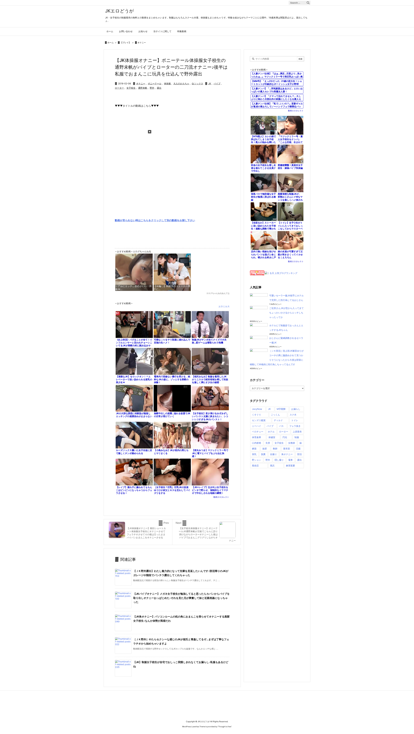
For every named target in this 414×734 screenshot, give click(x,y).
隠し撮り (279, 459)
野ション (256, 459)
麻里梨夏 (290, 465)
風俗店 (255, 465)
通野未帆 (142, 87)
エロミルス (224, 306)
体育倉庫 (256, 437)
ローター (119, 87)
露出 (159, 87)
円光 (285, 437)
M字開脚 (281, 409)
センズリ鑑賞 (259, 420)
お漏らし (295, 409)
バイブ (217, 83)
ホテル (271, 431)
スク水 (293, 414)
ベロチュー (257, 431)
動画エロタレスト (221, 497)
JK (209, 83)
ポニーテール (154, 83)
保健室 (271, 437)
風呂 (272, 465)
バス (281, 426)
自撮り (273, 454)
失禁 (268, 442)
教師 (275, 448)
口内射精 (256, 442)
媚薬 (254, 448)
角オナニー (287, 454)
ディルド (278, 420)
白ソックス (197, 83)
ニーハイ (256, 426)
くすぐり (256, 414)
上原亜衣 (297, 431)
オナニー (141, 42)
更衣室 (286, 448)
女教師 (291, 442)
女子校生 (131, 87)
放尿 (264, 448)
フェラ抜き (295, 426)
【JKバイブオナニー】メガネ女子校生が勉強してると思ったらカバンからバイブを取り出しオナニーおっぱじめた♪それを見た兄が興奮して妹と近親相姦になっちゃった (181, 598)
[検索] (308, 3)
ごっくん (275, 414)
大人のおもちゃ (181, 83)
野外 (152, 87)
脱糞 (263, 454)
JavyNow (257, 409)
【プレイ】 (125, 42)
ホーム (110, 42)
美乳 (254, 454)
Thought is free (224, 726)
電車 (290, 459)
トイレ (294, 420)
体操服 (167, 83)
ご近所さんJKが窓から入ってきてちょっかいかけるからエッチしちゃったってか (286, 313)
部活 (299, 454)
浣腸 (298, 448)
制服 (296, 437)
